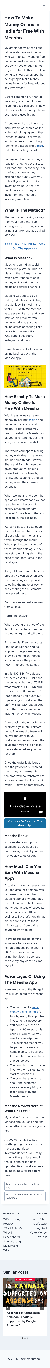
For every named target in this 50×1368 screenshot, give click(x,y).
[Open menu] (44, 5)
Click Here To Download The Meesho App (25, 823)
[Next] (42, 1307)
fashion (32, 420)
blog (40, 145)
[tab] (22, 1338)
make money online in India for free (23, 1186)
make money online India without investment (24, 1196)
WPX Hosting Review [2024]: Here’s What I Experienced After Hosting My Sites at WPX (12, 1232)
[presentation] (25, 1292)
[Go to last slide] (8, 1307)
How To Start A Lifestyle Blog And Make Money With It (38, 1225)
